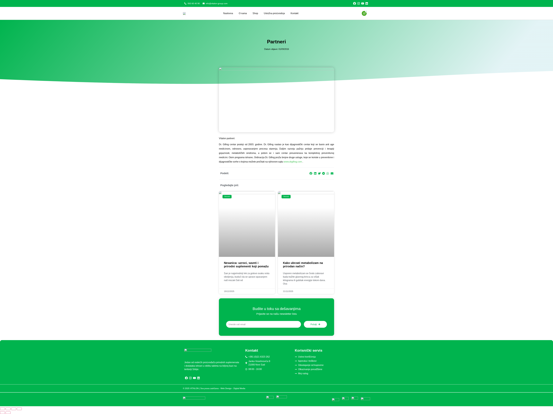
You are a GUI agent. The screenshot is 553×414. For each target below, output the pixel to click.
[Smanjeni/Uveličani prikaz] (2, 409)
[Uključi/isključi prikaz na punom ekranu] (8, 409)
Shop (255, 13)
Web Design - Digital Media (232, 388)
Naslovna (228, 13)
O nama (243, 13)
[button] (311, 173)
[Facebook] (355, 3)
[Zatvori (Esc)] (19, 409)
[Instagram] (359, 3)
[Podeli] (13, 409)
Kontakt (294, 13)
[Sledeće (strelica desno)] (8, 412)
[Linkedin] (367, 3)
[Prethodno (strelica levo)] (2, 412)
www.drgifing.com (293, 161)
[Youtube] (363, 3)
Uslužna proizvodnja (274, 13)
